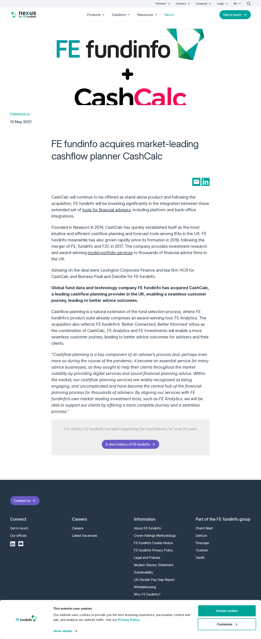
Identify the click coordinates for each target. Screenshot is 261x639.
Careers (181, 3)
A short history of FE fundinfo (127, 444)
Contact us (22, 501)
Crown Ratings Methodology (155, 535)
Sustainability (143, 572)
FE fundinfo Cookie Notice (153, 543)
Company (201, 3)
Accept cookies (227, 610)
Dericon (201, 535)
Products (94, 15)
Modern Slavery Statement (153, 565)
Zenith (200, 558)
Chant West (204, 528)
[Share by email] (196, 182)
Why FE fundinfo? (147, 594)
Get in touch (232, 15)
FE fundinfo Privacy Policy (153, 550)
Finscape (202, 543)
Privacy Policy (128, 619)
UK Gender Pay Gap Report (154, 580)
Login (220, 3)
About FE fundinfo (147, 528)
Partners (161, 3)
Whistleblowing (145, 587)
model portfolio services (110, 252)
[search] (249, 3)
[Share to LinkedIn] (205, 182)
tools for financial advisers (106, 209)
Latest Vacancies (84, 535)
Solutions (119, 15)
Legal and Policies (147, 558)
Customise (224, 624)
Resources (145, 15)
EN (235, 3)
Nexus (169, 15)
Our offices (18, 535)
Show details (62, 631)
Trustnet (202, 550)
